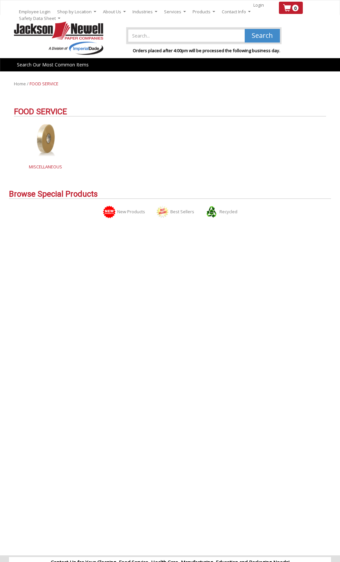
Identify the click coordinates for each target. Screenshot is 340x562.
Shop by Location (76, 12)
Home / (22, 84)
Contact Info (236, 12)
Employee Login (34, 12)
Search (262, 35)
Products (204, 12)
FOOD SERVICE (44, 84)
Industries (144, 12)
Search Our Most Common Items (53, 64)
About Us (114, 12)
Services (175, 12)
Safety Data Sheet (39, 18)
